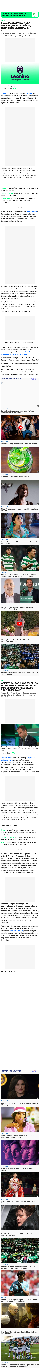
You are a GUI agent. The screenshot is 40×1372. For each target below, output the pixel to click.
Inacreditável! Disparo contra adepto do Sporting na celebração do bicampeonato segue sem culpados (19, 832)
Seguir (35, 16)
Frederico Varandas (16, 931)
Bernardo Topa (6, 758)
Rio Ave (30, 93)
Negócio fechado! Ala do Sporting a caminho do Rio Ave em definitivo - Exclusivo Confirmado (18, 200)
